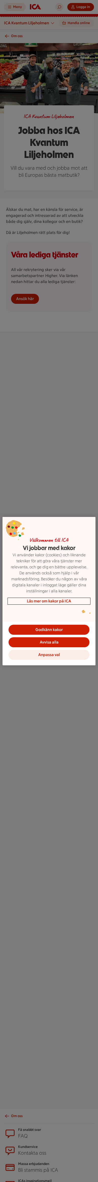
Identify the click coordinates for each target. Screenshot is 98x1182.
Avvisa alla (49, 642)
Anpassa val (49, 654)
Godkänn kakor (49, 629)
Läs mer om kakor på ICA (49, 601)
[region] (49, 591)
